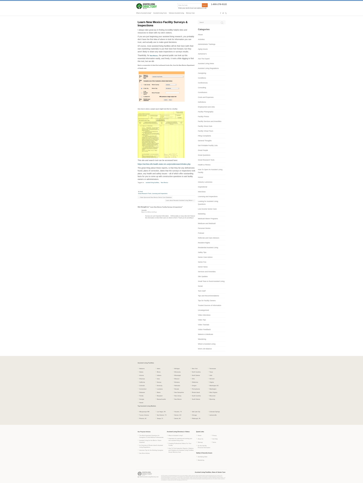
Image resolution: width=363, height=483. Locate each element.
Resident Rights (204, 243)
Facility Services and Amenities (209, 121)
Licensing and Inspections (159, 193)
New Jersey (177, 396)
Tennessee (212, 368)
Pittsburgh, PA (196, 418)
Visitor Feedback (204, 329)
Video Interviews (204, 315)
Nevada (176, 389)
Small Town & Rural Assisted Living (211, 281)
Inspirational (202, 187)
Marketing (201, 214)
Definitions (202, 102)
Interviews (202, 192)
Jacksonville (213, 415)
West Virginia (213, 392)
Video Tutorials (203, 325)
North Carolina (196, 372)
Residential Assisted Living (208, 247)
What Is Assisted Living (206, 344)
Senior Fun (202, 262)
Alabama (142, 368)
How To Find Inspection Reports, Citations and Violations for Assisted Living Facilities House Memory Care (181, 450)
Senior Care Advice (205, 257)
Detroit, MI (177, 418)
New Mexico (154, 55)
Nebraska (177, 385)
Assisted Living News (206, 63)
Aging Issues (203, 49)
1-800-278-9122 (219, 4)
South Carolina (196, 396)
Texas (211, 372)
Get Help (215, 439)
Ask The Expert (204, 59)
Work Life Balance (205, 349)
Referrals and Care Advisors (208, 238)
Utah (210, 375)
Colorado (142, 385)
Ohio (193, 379)
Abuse (200, 35)
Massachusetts (161, 399)
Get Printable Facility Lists (208, 145)
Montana (177, 382)
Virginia (211, 382)
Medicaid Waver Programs (208, 219)
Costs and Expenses (206, 97)
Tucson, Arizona (144, 415)
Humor (200, 177)
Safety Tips (202, 252)
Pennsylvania (196, 389)
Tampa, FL (160, 418)
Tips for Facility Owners (207, 301)
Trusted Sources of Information (209, 305)
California (142, 382)
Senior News (203, 267)
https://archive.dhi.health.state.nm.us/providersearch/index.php (164, 164)
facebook (221, 13)
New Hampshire (179, 392)
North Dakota (196, 375)
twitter (223, 13)
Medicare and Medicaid (207, 223)
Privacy (214, 435)
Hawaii (141, 402)
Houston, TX (178, 411)
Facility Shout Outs (205, 126)
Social (200, 286)
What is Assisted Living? (143, 13)
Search (204, 5)
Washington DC (214, 385)
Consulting (202, 88)
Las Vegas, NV (161, 411)
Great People (203, 150)
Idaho (158, 368)
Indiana (159, 375)
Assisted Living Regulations (208, 68)
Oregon (194, 385)
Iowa (158, 379)
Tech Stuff (202, 291)
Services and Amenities (207, 272)
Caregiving (202, 73)
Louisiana (160, 389)
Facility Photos (203, 116)
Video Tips (202, 320)
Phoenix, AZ (142, 418)
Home (199, 435)
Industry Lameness (205, 182)
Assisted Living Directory (146, 6)
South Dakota (196, 399)
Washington (212, 389)
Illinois (159, 372)
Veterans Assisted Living (176, 13)
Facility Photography (205, 112)
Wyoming (212, 399)
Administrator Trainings (206, 44)
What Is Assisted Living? (175, 435)
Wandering (202, 339)
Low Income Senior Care (207, 209)
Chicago (194, 415)
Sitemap (200, 442)
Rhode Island (196, 392)
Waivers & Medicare (205, 334)
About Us (200, 439)
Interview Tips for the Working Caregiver (151, 450)
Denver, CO (177, 415)
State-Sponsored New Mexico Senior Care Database (155, 197)
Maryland (159, 396)
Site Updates (203, 276)
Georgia (141, 399)
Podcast (201, 233)
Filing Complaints (204, 136)
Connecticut (142, 389)
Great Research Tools (144, 193)
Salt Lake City (196, 411)
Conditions (202, 78)
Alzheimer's (202, 54)
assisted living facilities (152, 182)
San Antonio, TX (161, 415)
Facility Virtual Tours (205, 131)
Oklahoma (195, 382)
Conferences (203, 83)
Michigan (177, 368)
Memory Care (190, 13)
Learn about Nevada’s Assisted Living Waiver (180, 200)
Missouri (176, 379)
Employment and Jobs (206, 107)
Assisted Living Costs (160, 13)
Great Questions (204, 155)
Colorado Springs (214, 411)
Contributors (202, 92)
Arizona (141, 375)
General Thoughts (205, 141)
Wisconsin (212, 396)
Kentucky (159, 385)
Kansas (159, 382)
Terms (214, 442)
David (141, 191)
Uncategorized (203, 310)
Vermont (211, 379)
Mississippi (177, 375)
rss (226, 13)
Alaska (141, 372)
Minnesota (177, 372)
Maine (159, 392)
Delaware (142, 392)
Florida (141, 396)
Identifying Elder (202, 456)
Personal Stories (204, 228)
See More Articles (144, 453)
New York (195, 368)
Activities (201, 39)
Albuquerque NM (144, 411)
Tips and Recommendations (208, 296)
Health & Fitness (204, 165)
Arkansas (142, 379)
